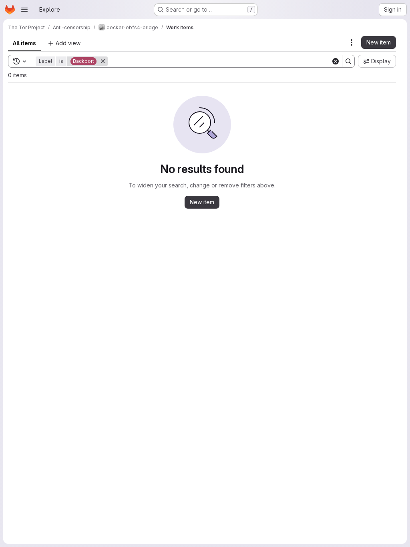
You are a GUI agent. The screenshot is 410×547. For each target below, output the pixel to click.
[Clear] (335, 61)
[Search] (348, 61)
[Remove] (103, 61)
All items (24, 43)
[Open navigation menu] (24, 9)
